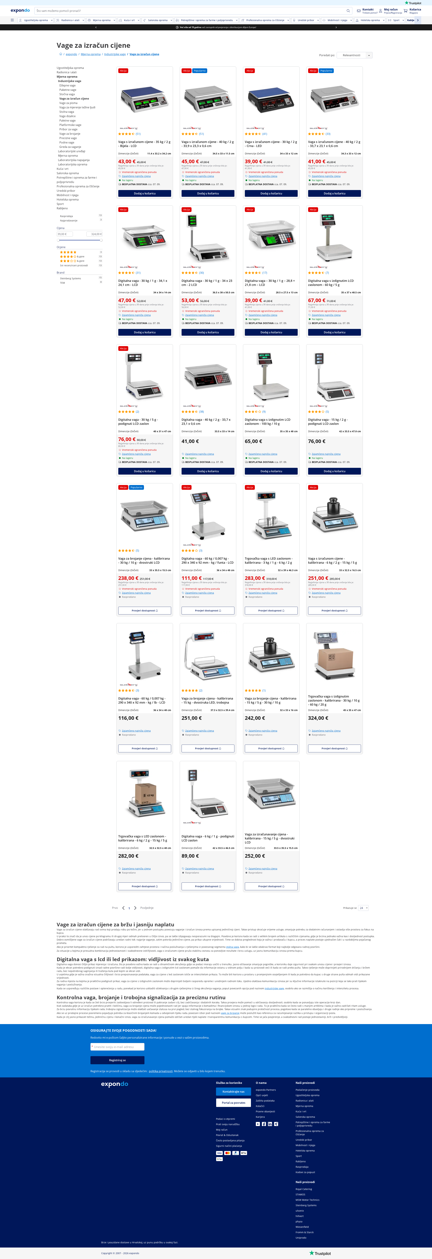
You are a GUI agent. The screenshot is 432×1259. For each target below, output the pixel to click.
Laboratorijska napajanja (74, 160)
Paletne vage (67, 120)
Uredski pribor (66, 191)
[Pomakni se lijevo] (95, 27)
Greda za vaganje (70, 147)
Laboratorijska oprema (72, 164)
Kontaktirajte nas (234, 1091)
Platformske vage (70, 125)
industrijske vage (274, 988)
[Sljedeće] (135, 908)
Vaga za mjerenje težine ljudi (77, 107)
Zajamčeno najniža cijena (136, 176)
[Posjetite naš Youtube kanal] (258, 1125)
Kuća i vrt (63, 169)
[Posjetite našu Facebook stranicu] (264, 1125)
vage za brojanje (230, 1013)
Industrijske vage (69, 81)
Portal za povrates (233, 1103)
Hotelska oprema (68, 199)
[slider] (58, 240)
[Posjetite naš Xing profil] (276, 1125)
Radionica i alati (67, 72)
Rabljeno (62, 208)
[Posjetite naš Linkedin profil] (270, 1125)
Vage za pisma (68, 103)
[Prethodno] (123, 908)
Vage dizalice (67, 116)
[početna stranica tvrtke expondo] (60, 54)
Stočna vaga (67, 94)
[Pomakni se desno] (336, 27)
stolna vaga (232, 946)
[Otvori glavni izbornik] (12, 20)
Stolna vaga (66, 112)
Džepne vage (67, 85)
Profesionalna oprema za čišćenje (78, 186)
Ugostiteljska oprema (70, 68)
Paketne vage (67, 90)
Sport (60, 204)
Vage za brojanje (69, 134)
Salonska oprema (68, 173)
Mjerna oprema (67, 76)
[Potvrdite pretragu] (348, 11)
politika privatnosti (161, 1071)
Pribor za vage (68, 129)
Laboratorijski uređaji (71, 151)
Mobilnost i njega (67, 195)
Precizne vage (68, 138)
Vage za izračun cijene (74, 98)
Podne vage (66, 142)
